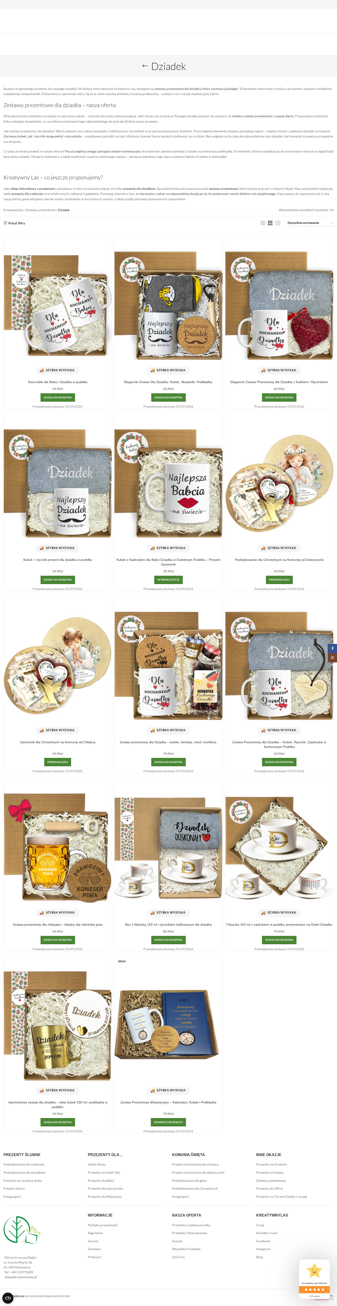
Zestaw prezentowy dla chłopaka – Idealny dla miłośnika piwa (58, 924)
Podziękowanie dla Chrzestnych (195, 1188)
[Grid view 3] (270, 223)
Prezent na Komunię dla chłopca (195, 1164)
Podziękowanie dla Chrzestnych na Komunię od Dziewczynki (279, 560)
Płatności (94, 1257)
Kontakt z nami (267, 1233)
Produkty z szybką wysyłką (191, 1225)
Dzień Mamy (97, 1164)
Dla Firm (178, 1257)
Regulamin (95, 1233)
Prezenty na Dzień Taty (104, 1172)
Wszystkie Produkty (186, 1249)
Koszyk (177, 1241)
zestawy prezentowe (223, 189)
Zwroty (93, 1241)
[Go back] (145, 66)
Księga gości (12, 1196)
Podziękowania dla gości (189, 1180)
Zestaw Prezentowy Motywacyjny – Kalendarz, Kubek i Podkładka (168, 1102)
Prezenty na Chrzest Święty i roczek (281, 1196)
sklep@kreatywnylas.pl (20, 1277)
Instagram (263, 1249)
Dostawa (94, 1249)
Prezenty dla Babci (101, 1180)
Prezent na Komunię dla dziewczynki (198, 1172)
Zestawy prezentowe (40, 210)
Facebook (263, 1241)
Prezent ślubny (14, 1188)
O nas (260, 1225)
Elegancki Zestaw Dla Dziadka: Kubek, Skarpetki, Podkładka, (168, 382)
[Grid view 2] (263, 223)
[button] (58, 397)
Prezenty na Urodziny (271, 1164)
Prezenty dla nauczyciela (105, 1188)
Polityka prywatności (103, 1225)
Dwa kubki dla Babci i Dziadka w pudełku (58, 382)
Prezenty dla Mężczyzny (105, 1196)
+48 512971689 (21, 1272)
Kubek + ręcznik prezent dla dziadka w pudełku (57, 560)
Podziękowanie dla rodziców (23, 1164)
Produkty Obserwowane (189, 1233)
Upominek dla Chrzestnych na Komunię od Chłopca (57, 742)
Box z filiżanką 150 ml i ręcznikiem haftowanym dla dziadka (168, 924)
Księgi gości (180, 1196)
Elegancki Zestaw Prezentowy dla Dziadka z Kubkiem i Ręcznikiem (279, 382)
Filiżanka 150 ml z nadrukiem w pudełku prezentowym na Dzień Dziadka (279, 924)
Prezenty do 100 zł (269, 1188)
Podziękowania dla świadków (24, 1172)
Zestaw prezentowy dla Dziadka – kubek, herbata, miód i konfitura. (168, 742)
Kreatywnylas (13, 210)
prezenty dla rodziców (27, 194)
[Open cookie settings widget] (7, 1298)
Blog (259, 1257)
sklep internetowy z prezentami (33, 189)
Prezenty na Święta (269, 1172)
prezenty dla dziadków (139, 189)
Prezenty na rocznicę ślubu (22, 1180)
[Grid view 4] (277, 223)
